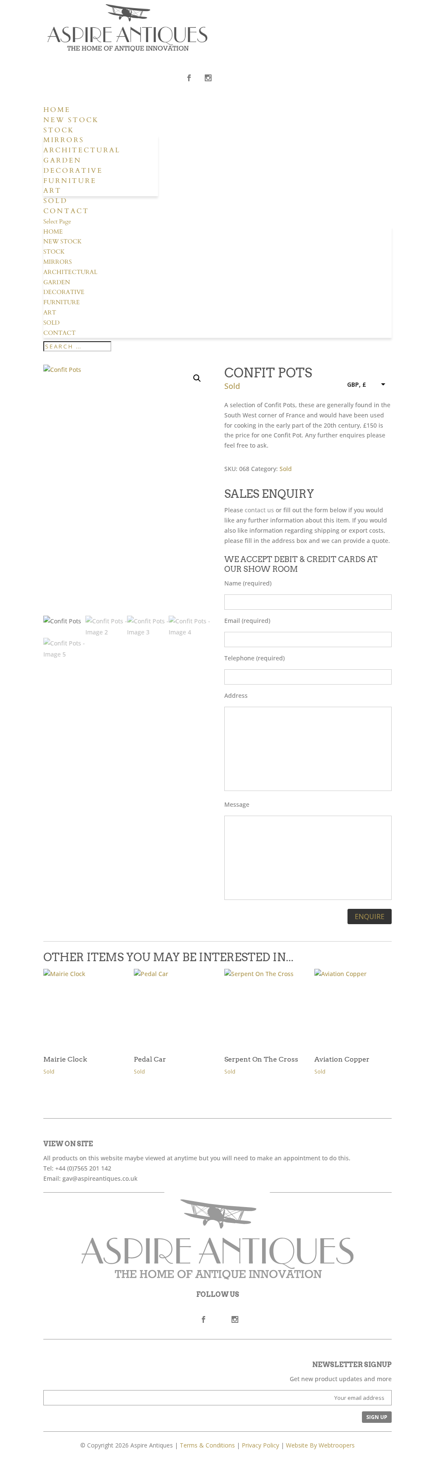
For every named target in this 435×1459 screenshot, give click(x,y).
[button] (197, 378)
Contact (66, 211)
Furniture (69, 181)
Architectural (82, 150)
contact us (259, 510)
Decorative (73, 170)
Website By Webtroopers (320, 1445)
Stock (58, 130)
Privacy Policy (260, 1445)
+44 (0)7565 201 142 (83, 1168)
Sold (55, 201)
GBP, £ (356, 384)
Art (52, 190)
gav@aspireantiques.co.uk (100, 1178)
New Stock (71, 120)
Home (57, 109)
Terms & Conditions (207, 1445)
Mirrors (63, 140)
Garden (62, 160)
